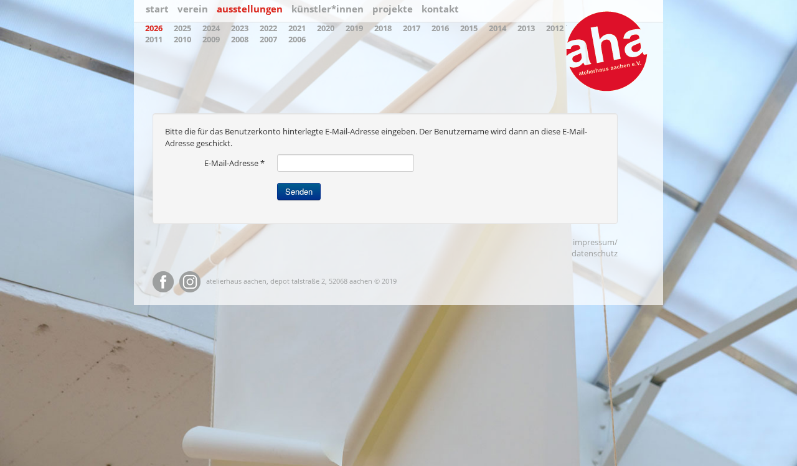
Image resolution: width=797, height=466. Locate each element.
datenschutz (595, 253)
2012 (555, 28)
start (157, 8)
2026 (154, 28)
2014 (497, 28)
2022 (268, 28)
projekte (392, 8)
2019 (354, 28)
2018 (383, 28)
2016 (440, 28)
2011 (154, 39)
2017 (411, 28)
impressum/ (595, 242)
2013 (526, 28)
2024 (211, 28)
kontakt (440, 8)
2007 (268, 39)
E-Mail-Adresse (234, 163)
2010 (182, 39)
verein (192, 8)
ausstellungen (250, 8)
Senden (299, 191)
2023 (239, 28)
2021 (297, 28)
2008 (239, 39)
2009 (211, 39)
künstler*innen (327, 8)
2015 (469, 28)
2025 (182, 28)
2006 (297, 39)
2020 (325, 28)
